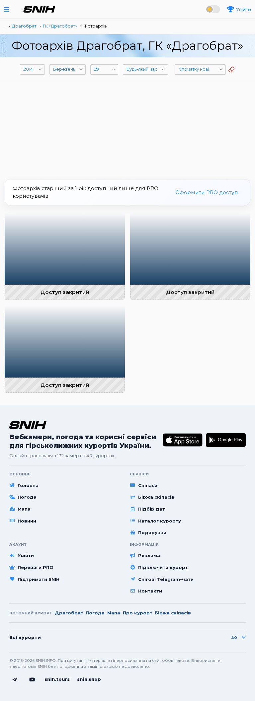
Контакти (150, 591)
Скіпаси (147, 485)
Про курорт (137, 612)
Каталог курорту (159, 521)
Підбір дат (151, 509)
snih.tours (57, 679)
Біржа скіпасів (156, 497)
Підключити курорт (163, 567)
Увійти (26, 555)
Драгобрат (69, 612)
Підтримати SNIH (38, 579)
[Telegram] (14, 679)
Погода (27, 497)
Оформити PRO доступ (206, 192)
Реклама (149, 555)
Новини (27, 521)
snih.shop (89, 679)
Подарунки (152, 532)
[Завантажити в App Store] (183, 440)
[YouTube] (32, 679)
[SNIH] (27, 425)
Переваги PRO (35, 567)
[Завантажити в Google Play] (226, 440)
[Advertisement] (127, 128)
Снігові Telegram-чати (166, 579)
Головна (28, 485)
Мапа (24, 509)
